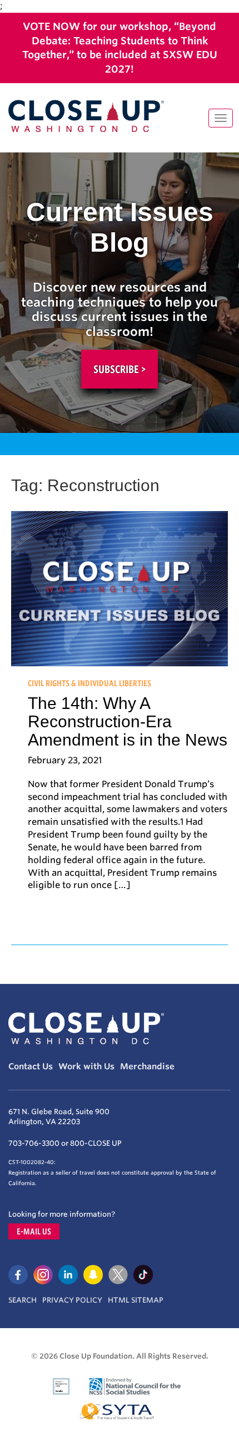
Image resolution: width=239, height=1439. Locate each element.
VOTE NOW (51, 26)
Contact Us (30, 1066)
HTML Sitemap (135, 1300)
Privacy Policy (72, 1300)
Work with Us (86, 1066)
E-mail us (34, 1231)
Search (22, 1300)
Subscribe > (119, 369)
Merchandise (147, 1066)
